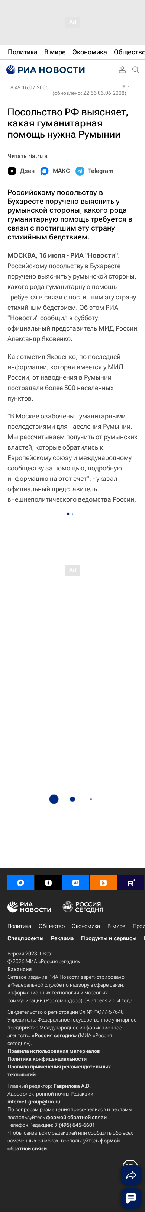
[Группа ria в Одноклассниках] (103, 882)
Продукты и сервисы (108, 938)
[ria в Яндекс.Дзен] (48, 882)
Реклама (62, 938)
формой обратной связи (76, 1117)
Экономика (86, 926)
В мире (116, 926)
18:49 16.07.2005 (28, 87)
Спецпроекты (25, 938)
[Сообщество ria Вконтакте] (75, 882)
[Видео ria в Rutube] (130, 882)
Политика (19, 926)
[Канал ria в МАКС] (20, 882)
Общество (52, 926)
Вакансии (19, 969)
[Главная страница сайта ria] (44, 70)
